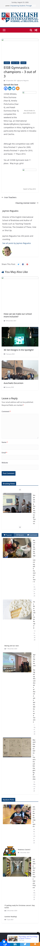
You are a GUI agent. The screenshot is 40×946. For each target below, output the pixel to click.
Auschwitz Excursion (13, 383)
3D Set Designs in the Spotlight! (19, 349)
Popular (9, 535)
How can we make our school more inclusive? (18, 315)
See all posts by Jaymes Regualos (16, 243)
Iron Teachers (10, 197)
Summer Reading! (11, 917)
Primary (23, 63)
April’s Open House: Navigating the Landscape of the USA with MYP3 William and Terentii (34, 688)
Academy (7, 63)
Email (4, 452)
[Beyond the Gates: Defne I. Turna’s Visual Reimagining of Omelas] (17, 747)
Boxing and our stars (12, 646)
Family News (15, 63)
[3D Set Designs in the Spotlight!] (20, 328)
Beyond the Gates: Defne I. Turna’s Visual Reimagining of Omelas (34, 759)
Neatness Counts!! (24, 850)
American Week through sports (34, 816)
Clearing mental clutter (25, 203)
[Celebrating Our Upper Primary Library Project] (17, 879)
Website (5, 463)
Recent (21, 535)
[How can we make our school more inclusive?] (20, 278)
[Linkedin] (9, 88)
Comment (6, 411)
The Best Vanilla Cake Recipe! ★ (34, 615)
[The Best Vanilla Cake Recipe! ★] (17, 609)
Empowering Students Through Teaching (34, 509)
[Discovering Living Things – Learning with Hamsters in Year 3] (17, 548)
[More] (17, 88)
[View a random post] (35, 30)
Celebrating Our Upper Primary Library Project (34, 873)
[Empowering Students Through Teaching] (17, 503)
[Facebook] (5, 88)
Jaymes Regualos (24, 80)
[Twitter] (13, 88)
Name (5, 442)
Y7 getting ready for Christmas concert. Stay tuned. (20, 906)
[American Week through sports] (17, 825)
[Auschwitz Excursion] (20, 362)
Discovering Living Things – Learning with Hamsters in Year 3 (34, 561)
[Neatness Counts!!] (9, 851)
